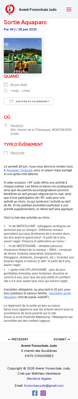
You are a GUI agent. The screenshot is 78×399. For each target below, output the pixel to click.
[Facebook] (35, 393)
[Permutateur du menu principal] (68, 9)
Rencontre (17, 153)
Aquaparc (16, 125)
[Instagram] (43, 393)
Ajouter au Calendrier (31, 101)
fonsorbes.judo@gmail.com (43, 385)
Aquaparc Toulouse (19, 170)
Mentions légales (39, 378)
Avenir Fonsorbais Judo (38, 9)
